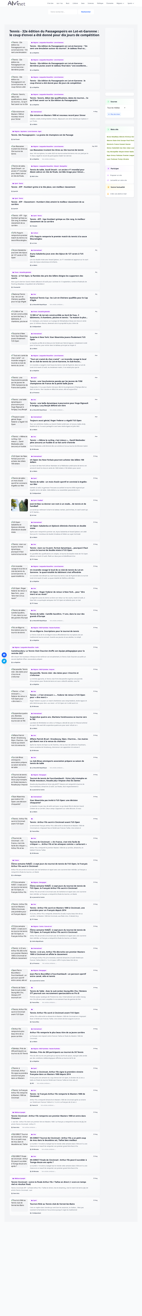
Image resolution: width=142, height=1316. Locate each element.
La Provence (35, 392)
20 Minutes (35, 449)
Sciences (91, 3)
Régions (119, 3)
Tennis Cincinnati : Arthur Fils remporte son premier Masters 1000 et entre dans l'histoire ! (48, 1117)
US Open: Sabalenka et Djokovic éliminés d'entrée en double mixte (58, 527)
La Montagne (17, 875)
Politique (100, 3)
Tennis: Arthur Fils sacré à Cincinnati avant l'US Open (54, 1013)
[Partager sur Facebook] (4, 654)
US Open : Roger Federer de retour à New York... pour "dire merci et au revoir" (57, 593)
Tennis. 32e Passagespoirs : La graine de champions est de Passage (42, 135)
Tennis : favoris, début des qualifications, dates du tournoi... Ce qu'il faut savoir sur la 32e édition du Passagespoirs (59, 99)
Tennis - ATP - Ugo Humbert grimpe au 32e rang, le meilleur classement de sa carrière (57, 220)
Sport (35, 378)
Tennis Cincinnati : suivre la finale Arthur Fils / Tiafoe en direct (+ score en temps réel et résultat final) (48, 1183)
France (17, 860)
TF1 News (35, 559)
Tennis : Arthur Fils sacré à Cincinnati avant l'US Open (55, 822)
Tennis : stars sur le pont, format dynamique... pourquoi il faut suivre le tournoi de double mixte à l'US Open (59, 549)
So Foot (34, 515)
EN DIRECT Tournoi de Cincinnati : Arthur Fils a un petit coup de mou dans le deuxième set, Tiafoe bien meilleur (58, 1139)
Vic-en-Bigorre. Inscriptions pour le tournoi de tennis (54, 631)
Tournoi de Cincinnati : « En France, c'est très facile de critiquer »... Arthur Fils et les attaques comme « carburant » (58, 843)
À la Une (50, 3)
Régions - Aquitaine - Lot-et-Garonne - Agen (28, 131)
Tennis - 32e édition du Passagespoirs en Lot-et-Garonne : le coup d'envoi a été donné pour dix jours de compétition (57, 81)
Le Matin (34, 124)
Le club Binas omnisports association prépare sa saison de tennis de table (57, 762)
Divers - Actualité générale (23, 272)
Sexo (82, 3)
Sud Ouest (16, 139)
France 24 (35, 1105)
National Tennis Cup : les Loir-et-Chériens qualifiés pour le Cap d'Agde (59, 299)
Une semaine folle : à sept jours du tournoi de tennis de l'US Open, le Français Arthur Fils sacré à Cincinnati (49, 865)
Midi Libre (35, 176)
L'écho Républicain (37, 941)
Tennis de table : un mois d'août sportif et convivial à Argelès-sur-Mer (58, 483)
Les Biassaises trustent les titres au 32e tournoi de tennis (57, 150)
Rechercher (86, 12)
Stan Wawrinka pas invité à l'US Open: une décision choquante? (54, 801)
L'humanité (16, 287)
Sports (130, 3)
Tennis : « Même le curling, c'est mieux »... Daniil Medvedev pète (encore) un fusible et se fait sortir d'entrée (57, 441)
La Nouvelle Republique (39, 304)
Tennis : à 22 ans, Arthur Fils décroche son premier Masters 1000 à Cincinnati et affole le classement (57, 953)
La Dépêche (35, 53)
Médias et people (20, 1112)
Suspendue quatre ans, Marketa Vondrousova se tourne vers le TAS (58, 718)
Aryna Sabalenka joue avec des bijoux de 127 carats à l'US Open (56, 254)
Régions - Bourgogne (39, 775)
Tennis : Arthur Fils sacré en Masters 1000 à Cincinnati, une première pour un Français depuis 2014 (57, 909)
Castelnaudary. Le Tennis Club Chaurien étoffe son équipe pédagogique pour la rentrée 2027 (48, 652)
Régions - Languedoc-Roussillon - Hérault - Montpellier (50, 166)
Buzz (67, 3)
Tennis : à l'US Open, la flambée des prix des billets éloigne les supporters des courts (47, 277)
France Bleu (35, 831)
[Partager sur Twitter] (4, 661)
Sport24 (15, 191)
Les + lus (60, 3)
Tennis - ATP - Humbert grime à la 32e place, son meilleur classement (43, 187)
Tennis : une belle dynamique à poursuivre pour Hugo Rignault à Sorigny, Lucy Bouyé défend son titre (59, 404)
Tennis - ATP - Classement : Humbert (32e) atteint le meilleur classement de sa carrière (47, 203)
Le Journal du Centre (38, 790)
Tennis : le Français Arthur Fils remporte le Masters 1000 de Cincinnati (57, 1095)
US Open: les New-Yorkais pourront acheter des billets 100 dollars (57, 461)
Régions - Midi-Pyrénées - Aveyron (43, 669)
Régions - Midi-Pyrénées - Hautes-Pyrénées (46, 628)
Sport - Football (38, 500)
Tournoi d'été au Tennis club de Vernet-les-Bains (52, 1204)
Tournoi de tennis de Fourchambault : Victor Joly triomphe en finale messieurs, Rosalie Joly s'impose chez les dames (58, 779)
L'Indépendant (36, 326)
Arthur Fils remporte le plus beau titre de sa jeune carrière (57, 1032)
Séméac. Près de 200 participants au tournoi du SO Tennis (56, 1052)
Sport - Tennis (19, 183)
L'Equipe (34, 226)
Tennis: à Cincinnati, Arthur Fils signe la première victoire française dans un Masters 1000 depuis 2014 (56, 1073)
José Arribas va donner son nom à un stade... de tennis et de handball (58, 505)
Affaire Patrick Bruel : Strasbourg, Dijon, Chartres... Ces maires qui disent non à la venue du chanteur (59, 740)
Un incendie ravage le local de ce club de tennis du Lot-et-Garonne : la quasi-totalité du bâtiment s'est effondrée (57, 571)
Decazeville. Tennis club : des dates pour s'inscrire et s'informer (54, 674)
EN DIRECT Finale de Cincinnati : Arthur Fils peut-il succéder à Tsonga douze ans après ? (58, 1161)
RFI (33, 1083)
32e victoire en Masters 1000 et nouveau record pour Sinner (58, 115)
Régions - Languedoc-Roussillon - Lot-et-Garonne (48, 42)
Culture (75, 3)
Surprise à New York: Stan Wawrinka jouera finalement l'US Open (57, 338)
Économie (110, 3)
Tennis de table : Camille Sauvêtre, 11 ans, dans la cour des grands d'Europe (57, 615)
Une (34, 294)
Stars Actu (16, 1127)
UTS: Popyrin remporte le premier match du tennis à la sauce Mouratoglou (58, 237)
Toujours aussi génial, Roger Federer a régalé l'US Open (55, 420)
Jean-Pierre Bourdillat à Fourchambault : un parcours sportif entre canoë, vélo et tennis (58, 975)
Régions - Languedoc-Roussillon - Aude (27, 647)
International (37, 112)
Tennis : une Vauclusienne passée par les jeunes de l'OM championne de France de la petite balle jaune (56, 382)
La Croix (34, 243)
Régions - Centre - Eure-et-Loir (42, 926)
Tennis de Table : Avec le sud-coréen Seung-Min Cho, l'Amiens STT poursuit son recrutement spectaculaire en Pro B (58, 992)
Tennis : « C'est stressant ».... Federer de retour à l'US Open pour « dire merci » (57, 696)
